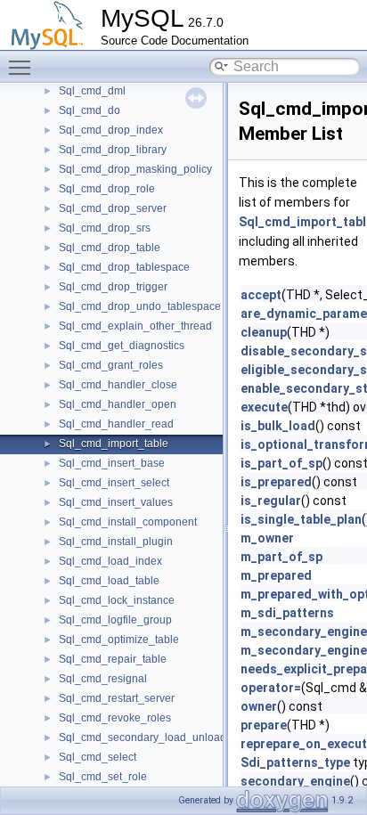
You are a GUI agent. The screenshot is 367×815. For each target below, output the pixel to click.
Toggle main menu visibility (23, 67)
